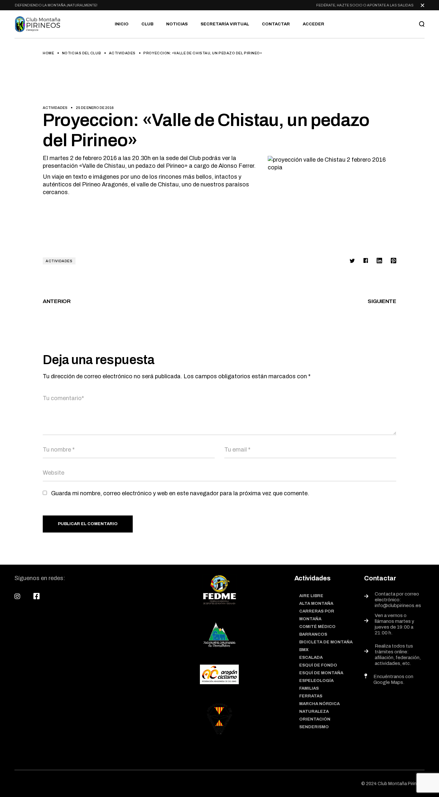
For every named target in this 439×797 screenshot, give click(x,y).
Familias (309, 688)
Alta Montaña (316, 603)
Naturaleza (314, 711)
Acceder (313, 24)
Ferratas (310, 696)
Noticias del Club (81, 53)
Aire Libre (311, 596)
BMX (304, 650)
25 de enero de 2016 (95, 108)
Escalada (311, 657)
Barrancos (313, 634)
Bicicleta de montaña (326, 642)
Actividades (122, 53)
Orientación (314, 719)
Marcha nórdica (319, 704)
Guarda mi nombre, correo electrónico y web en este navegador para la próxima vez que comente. (180, 493)
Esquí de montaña (321, 673)
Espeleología (316, 680)
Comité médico (317, 626)
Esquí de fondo (318, 665)
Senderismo (314, 727)
